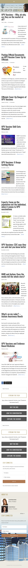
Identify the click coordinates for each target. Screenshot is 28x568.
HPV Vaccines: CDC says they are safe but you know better (13, 246)
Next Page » (9, 382)
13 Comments (10, 22)
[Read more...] (18, 89)
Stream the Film (14, 395)
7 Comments (12, 62)
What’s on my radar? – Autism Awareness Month (12, 315)
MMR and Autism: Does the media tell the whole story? (13, 275)
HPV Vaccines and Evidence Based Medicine (13, 345)
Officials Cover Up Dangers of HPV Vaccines (14, 98)
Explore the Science (14, 419)
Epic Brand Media (19, 565)
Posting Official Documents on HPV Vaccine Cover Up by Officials (13, 57)
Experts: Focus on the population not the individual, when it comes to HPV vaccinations (13, 205)
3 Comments (12, 102)
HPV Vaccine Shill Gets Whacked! (11, 128)
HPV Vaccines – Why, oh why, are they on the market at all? (13, 17)
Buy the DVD (14, 407)
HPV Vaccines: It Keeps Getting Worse (11, 163)
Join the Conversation (14, 413)
